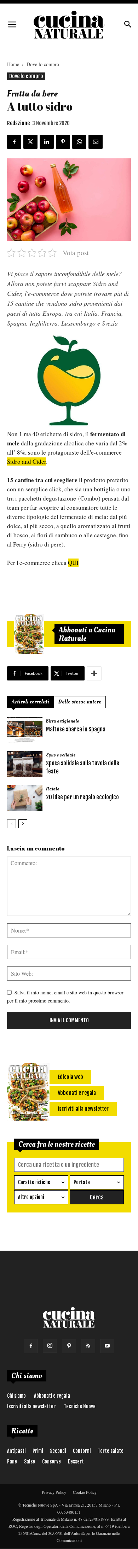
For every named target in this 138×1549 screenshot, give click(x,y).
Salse (29, 1462)
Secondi (58, 1451)
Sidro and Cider (26, 461)
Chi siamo (16, 1396)
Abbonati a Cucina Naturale (87, 634)
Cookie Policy (85, 1492)
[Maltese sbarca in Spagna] (24, 730)
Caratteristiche (34, 1182)
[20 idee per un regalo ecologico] (24, 798)
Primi (38, 1451)
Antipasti (16, 1451)
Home (13, 64)
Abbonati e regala (52, 1396)
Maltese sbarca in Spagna (75, 729)
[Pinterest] (69, 1346)
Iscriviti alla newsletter (31, 1406)
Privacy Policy (54, 1492)
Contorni (82, 1451)
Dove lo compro (43, 64)
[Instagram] (50, 1346)
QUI (73, 563)
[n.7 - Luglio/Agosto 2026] (29, 634)
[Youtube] (107, 1346)
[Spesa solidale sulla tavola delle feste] (24, 764)
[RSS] (88, 1346)
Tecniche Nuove (80, 1406)
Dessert (76, 1462)
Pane (12, 1462)
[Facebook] (31, 1346)
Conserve (51, 1462)
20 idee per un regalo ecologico (82, 797)
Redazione (18, 123)
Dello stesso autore (79, 702)
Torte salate (110, 1451)
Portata (82, 1182)
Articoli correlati (30, 702)
